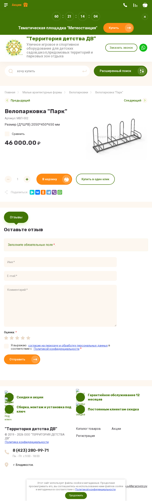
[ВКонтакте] (37, 192)
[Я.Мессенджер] (32, 192)
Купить (114, 28)
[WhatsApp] (59, 192)
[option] (116, 137)
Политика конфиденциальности (27, 442)
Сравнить (18, 134)
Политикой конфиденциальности (95, 489)
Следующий (132, 100)
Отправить (17, 359)
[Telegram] (48, 192)
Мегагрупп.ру (138, 486)
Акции (16, 5)
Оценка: (10, 332)
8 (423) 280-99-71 (31, 450)
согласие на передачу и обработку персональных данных (68, 345)
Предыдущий (20, 100)
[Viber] (54, 192)
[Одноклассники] (43, 192)
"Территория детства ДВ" (61, 39)
